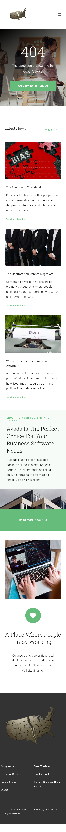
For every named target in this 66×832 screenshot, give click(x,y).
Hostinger (49, 809)
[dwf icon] (17, 15)
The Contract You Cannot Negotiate (29, 274)
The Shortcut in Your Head (23, 187)
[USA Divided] (30, 725)
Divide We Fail (27, 809)
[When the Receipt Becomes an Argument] (33, 334)
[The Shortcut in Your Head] (33, 160)
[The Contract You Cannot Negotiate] (33, 247)
